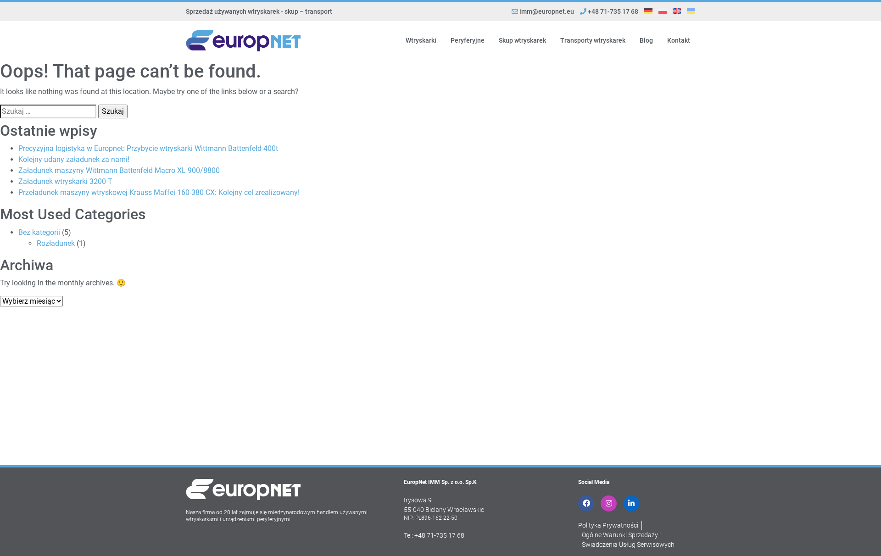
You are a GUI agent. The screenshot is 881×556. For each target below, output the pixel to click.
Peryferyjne (468, 40)
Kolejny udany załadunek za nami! (73, 159)
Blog (646, 40)
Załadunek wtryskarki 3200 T (65, 181)
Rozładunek (56, 243)
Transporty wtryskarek (592, 40)
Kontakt (678, 40)
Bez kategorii (39, 232)
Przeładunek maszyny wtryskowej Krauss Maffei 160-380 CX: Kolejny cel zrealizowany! (159, 192)
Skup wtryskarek (522, 40)
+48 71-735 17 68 (612, 11)
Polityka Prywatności (608, 525)
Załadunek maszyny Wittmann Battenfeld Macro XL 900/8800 (119, 170)
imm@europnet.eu (546, 11)
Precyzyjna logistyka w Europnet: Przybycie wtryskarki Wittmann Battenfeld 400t (148, 148)
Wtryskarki (421, 40)
